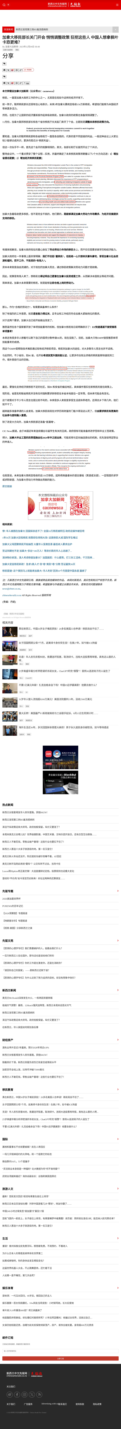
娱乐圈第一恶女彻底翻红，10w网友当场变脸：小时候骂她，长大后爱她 (38, 1303)
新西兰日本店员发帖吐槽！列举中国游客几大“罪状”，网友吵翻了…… (37, 1204)
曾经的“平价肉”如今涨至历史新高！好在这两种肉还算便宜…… (33, 878)
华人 (21, 664)
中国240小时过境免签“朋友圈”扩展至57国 (23, 1211)
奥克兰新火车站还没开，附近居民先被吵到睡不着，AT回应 (31, 856)
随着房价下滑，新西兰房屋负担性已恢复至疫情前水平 (29, 1062)
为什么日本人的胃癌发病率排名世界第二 (22, 1253)
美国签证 (29, 720)
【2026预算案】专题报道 (14, 913)
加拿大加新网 (8, 50)
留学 (21, 720)
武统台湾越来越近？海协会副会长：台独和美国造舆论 (29, 1176)
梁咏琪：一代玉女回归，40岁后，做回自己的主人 (27, 1296)
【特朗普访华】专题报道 (14, 921)
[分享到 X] (8, 70)
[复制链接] (21, 70)
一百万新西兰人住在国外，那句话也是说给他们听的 (28, 956)
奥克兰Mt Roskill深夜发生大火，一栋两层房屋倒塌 (27, 998)
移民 (17, 50)
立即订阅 (60, 1359)
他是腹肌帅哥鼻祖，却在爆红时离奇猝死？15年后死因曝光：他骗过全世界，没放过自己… (47, 1317)
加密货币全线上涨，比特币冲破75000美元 (23, 1069)
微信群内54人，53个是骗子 (16, 1161)
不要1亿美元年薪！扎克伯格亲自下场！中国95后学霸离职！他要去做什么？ (58, 685)
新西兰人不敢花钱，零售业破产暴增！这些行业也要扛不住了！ (33, 842)
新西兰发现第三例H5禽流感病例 (32, 29)
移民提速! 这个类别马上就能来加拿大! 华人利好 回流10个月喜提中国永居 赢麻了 (44, 571)
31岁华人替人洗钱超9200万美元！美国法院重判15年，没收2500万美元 (55, 699)
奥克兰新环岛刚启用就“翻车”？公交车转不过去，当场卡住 (31, 864)
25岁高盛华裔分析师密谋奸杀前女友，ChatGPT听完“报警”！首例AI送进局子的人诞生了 (64, 671)
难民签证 (23, 636)
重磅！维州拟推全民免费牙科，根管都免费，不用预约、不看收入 (34, 1246)
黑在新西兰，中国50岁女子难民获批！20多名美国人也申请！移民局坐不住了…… (61, 628)
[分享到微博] (12, 70)
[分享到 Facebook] (4, 70)
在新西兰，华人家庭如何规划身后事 (20, 1027)
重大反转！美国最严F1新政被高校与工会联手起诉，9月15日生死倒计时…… (58, 713)
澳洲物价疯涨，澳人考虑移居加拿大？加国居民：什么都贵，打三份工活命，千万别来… (48, 557)
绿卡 (30, 650)
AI (26, 692)
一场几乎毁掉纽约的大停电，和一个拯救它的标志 (27, 1154)
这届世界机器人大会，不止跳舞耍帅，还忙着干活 (27, 1268)
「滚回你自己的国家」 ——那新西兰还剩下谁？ (26, 970)
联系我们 (62, 1404)
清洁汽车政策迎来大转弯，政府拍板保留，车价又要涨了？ (31, 827)
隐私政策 (97, 1404)
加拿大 (22, 734)
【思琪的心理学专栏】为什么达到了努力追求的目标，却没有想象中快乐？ (39, 978)
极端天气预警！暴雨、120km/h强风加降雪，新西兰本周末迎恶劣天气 (36, 1005)
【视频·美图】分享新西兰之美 (17, 928)
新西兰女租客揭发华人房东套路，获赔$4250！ (25, 812)
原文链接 (7, 486)
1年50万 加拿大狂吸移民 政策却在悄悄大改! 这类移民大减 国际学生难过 (40, 537)
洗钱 (27, 706)
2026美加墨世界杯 (11, 899)
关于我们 (11, 1404)
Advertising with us (49, 1403)
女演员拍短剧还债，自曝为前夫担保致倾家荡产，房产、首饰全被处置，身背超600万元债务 (47, 1325)
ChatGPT (29, 678)
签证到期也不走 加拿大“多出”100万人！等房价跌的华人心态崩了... (37, 551)
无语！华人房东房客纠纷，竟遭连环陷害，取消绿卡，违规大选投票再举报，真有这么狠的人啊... (67, 659)
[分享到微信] (4, 63)
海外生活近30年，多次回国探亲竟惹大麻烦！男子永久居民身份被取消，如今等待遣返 (64, 727)
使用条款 (80, 1404)
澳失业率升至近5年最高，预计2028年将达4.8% (25, 1047)
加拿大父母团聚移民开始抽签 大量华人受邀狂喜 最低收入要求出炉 (37, 544)
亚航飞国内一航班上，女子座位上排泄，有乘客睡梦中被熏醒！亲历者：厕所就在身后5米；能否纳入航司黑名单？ (59, 1218)
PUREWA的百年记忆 (12, 906)
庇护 (30, 636)
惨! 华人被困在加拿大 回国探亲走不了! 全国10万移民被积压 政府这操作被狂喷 (43, 531)
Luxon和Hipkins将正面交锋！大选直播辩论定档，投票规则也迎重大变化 (38, 871)
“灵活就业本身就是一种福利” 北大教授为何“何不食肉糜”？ (31, 1169)
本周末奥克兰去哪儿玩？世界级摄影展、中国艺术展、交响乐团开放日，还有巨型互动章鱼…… (49, 834)
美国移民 (23, 650)
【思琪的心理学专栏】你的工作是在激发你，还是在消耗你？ (32, 963)
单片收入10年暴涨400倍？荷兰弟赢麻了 (22, 1310)
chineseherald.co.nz (11, 595)
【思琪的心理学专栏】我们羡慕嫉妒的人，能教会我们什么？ (32, 948)
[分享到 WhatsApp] (17, 70)
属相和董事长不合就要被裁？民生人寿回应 (23, 1147)
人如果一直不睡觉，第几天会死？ (19, 1275)
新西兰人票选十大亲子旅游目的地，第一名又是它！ (28, 849)
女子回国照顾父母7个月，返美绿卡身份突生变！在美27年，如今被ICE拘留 (58, 643)
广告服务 (28, 1404)
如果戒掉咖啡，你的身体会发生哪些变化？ (23, 1261)
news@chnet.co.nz (11, 588)
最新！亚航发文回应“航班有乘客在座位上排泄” (25, 1196)
